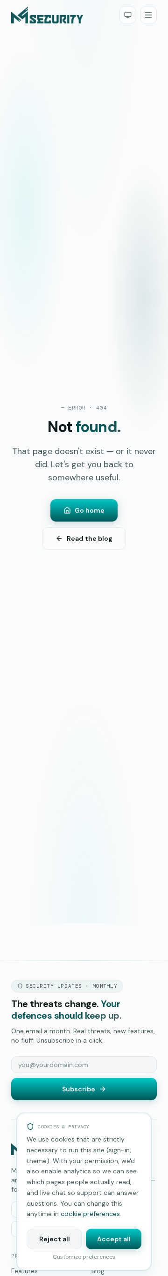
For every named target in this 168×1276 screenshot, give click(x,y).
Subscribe (78, 1089)
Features (24, 1271)
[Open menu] (148, 15)
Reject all (54, 1239)
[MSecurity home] (47, 15)
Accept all (114, 1239)
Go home (90, 510)
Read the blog (89, 538)
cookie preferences (90, 1213)
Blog (98, 1271)
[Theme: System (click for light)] (127, 15)
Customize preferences (84, 1257)
